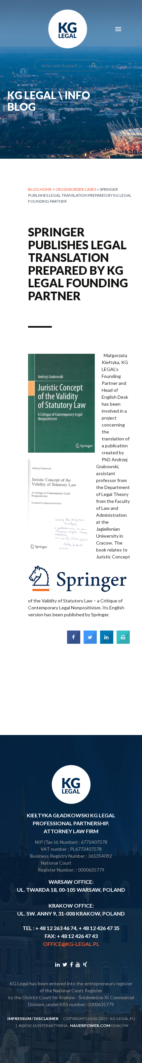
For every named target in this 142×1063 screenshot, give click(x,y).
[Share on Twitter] (90, 641)
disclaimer (46, 1018)
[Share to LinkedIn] (106, 641)
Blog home (40, 189)
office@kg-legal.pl (71, 944)
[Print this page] (123, 641)
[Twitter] (64, 964)
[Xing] (85, 964)
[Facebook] (71, 964)
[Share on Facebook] (73, 641)
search (94, 65)
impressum (19, 1018)
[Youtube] (78, 964)
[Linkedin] (57, 964)
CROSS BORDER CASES (75, 189)
